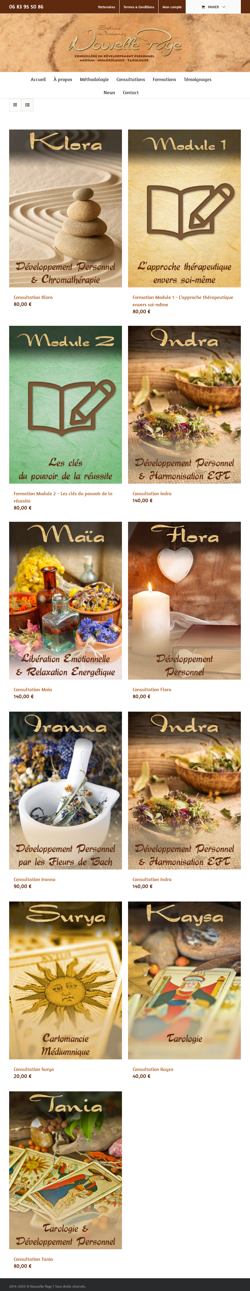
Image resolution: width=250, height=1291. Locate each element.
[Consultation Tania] (65, 1170)
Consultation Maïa (33, 689)
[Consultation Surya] (65, 980)
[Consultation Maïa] (65, 601)
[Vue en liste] (27, 105)
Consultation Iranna (34, 879)
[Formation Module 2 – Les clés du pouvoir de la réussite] (65, 405)
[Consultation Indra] (184, 405)
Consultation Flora (152, 689)
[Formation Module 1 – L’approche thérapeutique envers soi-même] (184, 208)
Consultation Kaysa (153, 1069)
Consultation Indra (152, 493)
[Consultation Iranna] (65, 791)
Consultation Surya (34, 1069)
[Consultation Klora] (65, 208)
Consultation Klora (33, 297)
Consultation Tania (33, 1259)
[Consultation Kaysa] (184, 980)
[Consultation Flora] (184, 601)
